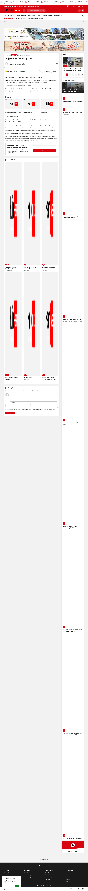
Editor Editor (12, 63)
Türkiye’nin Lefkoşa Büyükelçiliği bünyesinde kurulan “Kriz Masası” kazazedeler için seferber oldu (72, 91)
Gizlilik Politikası (7, 886)
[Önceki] (1, 1)
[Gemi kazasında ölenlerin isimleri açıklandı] (31, 106)
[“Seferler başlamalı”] (32, 326)
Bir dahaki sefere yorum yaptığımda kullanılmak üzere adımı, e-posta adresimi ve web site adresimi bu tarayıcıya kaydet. (31, 409)
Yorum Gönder (10, 413)
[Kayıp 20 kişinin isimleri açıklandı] (13, 326)
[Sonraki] (1, 3)
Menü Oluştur (81, 6)
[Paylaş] (83, 889)
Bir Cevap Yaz (10, 388)
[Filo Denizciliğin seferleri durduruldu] (49, 106)
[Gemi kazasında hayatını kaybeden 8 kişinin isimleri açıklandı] (73, 168)
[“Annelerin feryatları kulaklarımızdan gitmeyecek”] (13, 106)
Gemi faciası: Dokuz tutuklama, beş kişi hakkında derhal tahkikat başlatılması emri (72, 734)
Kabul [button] (17, 886)
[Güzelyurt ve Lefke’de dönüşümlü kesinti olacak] (50, 326)
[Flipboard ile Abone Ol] (22, 71)
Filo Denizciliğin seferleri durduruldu (72, 838)
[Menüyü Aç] (24, 10)
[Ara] (79, 10)
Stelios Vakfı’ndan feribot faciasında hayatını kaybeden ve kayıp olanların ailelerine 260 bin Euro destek (72, 321)
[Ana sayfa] (5, 15)
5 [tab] (78, 74)
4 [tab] (75, 74)
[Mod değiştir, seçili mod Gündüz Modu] (82, 15)
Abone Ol (44, 150)
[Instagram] (48, 865)
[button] (82, 10)
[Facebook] (39, 865)
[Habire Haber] (13, 10)
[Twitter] (44, 865)
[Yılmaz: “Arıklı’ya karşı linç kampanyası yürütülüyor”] (73, 478)
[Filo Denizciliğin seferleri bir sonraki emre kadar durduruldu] (73, 581)
